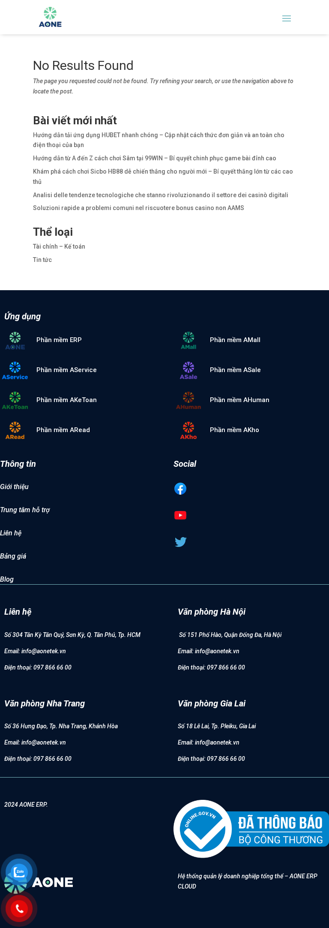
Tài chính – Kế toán (59, 246)
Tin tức (42, 259)
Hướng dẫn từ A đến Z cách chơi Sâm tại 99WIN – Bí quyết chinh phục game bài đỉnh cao (154, 158)
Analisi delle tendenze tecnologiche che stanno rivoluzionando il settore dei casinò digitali (160, 195)
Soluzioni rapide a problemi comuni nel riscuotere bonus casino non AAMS (138, 207)
